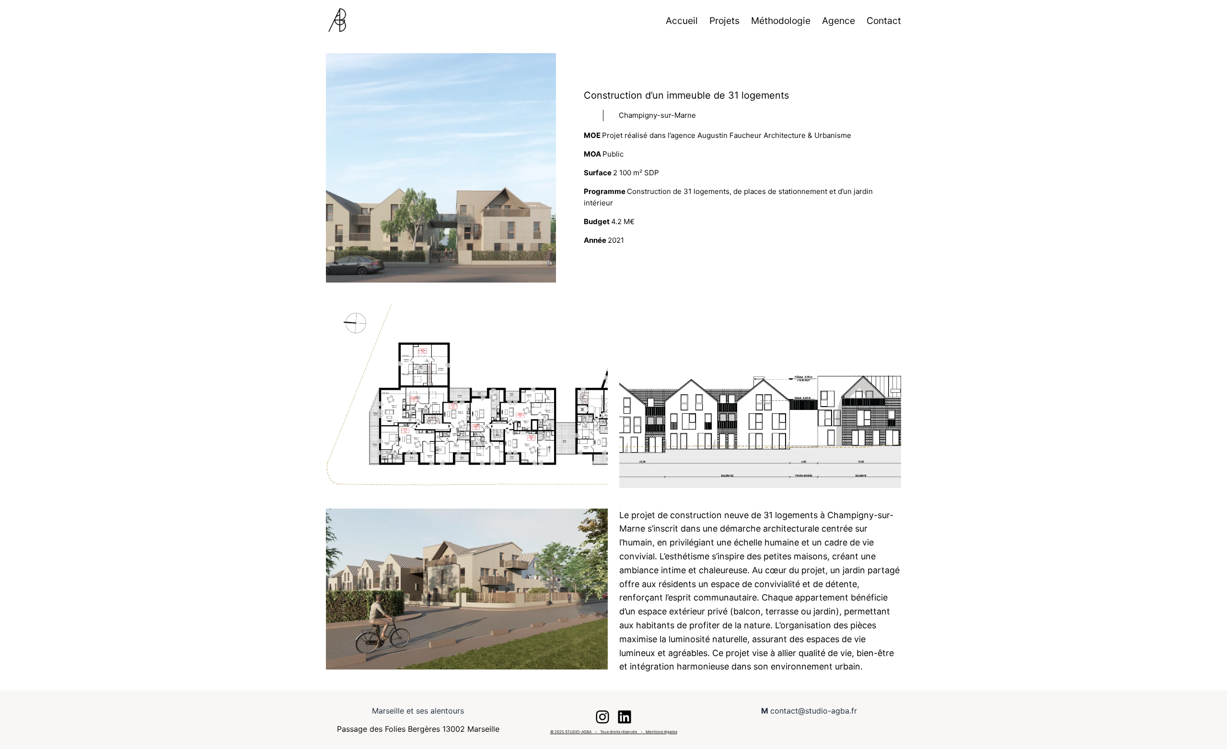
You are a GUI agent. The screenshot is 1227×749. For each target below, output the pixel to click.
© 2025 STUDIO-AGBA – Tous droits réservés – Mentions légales (613, 731)
